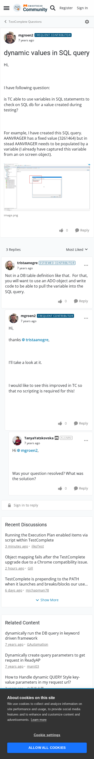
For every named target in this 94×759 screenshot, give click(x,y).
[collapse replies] (47, 259)
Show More (49, 600)
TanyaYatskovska (39, 438)
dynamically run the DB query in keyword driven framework (42, 636)
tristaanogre (27, 262)
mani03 (33, 666)
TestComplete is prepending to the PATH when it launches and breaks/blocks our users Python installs (46, 582)
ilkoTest (38, 546)
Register (66, 8)
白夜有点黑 (35, 688)
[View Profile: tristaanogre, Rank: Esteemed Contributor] (10, 265)
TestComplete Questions (25, 22)
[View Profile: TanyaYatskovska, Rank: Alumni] (17, 440)
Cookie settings (47, 735)
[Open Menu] (87, 21)
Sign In (82, 8)
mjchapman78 (37, 590)
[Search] (53, 8)
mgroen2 (25, 35)
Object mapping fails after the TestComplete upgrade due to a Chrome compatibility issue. (46, 560)
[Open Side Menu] (6, 8)
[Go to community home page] (30, 8)
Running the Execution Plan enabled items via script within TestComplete (46, 538)
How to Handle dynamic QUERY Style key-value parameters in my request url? (42, 680)
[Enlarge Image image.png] (47, 187)
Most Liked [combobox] (77, 249)
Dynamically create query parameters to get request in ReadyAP (45, 658)
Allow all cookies (47, 748)
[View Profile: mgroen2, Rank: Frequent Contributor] (10, 38)
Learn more (39, 720)
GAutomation (37, 644)
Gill (30, 568)
